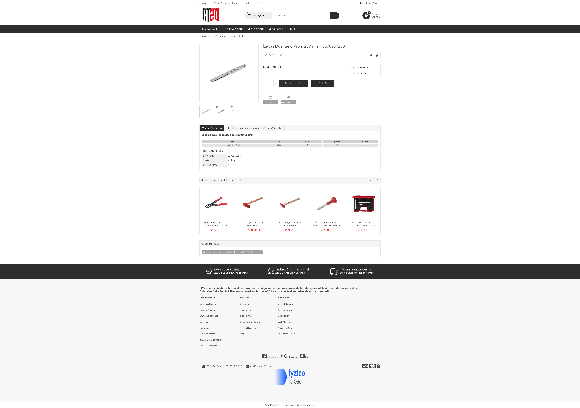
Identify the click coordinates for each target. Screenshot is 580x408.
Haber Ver (362, 73)
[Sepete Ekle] (293, 83)
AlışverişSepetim (376, 15)
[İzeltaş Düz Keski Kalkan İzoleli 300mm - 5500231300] (326, 204)
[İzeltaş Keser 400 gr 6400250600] (253, 204)
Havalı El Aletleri (207, 310)
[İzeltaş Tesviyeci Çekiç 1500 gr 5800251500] (290, 204)
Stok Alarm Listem (287, 322)
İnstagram (291, 357)
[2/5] (268, 55)
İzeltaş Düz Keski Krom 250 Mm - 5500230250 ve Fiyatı (232, 252)
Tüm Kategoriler (210, 29)
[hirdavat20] (210, 22)
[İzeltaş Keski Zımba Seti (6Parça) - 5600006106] (363, 204)
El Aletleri (203, 322)
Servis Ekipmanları (208, 345)
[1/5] (266, 55)
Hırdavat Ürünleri (207, 328)
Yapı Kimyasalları (207, 334)
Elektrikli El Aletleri (208, 304)
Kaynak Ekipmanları (209, 316)
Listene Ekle (363, 67)
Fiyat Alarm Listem (287, 334)
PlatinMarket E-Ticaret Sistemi (281, 405)
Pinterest (310, 357)
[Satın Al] (322, 83)
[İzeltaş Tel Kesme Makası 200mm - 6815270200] (216, 204)
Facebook (272, 357)
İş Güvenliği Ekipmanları (210, 340)
